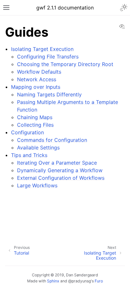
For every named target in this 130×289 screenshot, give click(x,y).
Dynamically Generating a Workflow (60, 170)
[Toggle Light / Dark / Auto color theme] (123, 7)
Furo (99, 281)
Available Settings (38, 147)
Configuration (27, 132)
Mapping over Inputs (35, 87)
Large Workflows (37, 185)
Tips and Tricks (29, 155)
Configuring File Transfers (48, 56)
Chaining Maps (34, 117)
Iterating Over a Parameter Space (57, 163)
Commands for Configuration (52, 140)
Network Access (36, 79)
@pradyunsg (79, 281)
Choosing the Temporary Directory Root (65, 64)
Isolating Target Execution (42, 49)
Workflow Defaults (39, 72)
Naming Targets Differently (49, 94)
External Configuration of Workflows (60, 178)
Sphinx (53, 281)
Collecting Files (35, 125)
